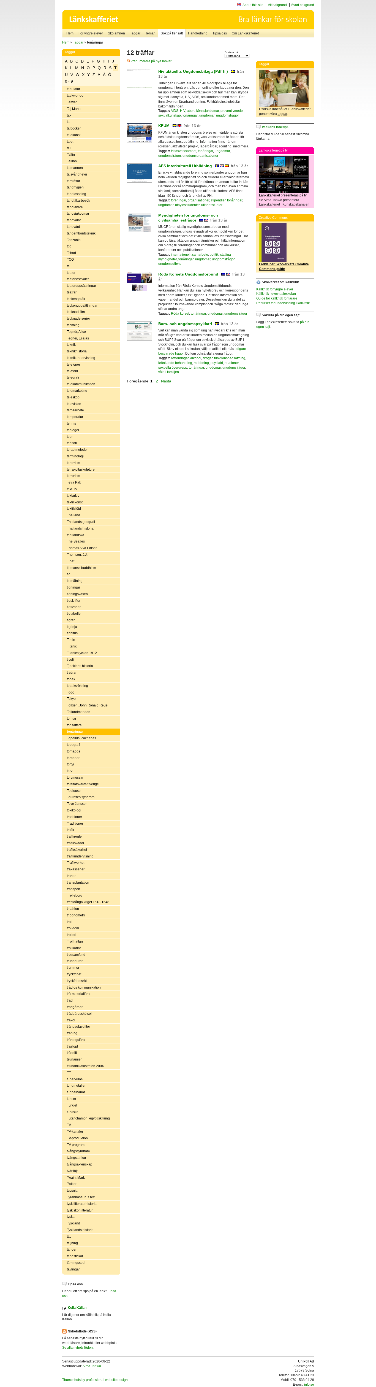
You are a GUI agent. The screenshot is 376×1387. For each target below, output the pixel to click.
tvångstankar (76, 1158)
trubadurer (75, 961)
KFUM (164, 125)
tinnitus (72, 633)
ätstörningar (180, 358)
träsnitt (72, 1053)
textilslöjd (74, 509)
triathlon (73, 909)
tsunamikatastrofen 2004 (85, 1066)
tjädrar (72, 672)
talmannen (75, 168)
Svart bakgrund (302, 5)
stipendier (218, 200)
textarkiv (73, 496)
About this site (253, 5)
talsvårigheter (77, 174)
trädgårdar (75, 1007)
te (68, 266)
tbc (69, 246)
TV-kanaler (75, 1132)
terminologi (75, 456)
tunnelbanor (76, 1092)
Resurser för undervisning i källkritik (283, 303)
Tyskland (73, 1223)
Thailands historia (80, 528)
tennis (71, 423)
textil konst (75, 502)
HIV (182, 111)
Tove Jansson (77, 804)
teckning (73, 325)
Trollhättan (75, 941)
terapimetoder (77, 450)
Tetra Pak (74, 482)
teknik (71, 345)
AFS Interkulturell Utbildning (185, 166)
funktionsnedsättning (229, 358)
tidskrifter (73, 601)
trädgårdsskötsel (79, 1014)
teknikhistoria (77, 351)
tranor (71, 876)
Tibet (70, 561)
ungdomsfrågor (227, 115)
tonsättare (74, 725)
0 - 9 (69, 81)
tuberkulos (75, 1079)
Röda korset (180, 313)
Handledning (198, 33)
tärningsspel (76, 1263)
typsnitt (72, 1190)
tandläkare (75, 207)
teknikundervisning (81, 358)
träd (70, 1000)
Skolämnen (116, 33)
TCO (70, 259)
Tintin (71, 640)
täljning (72, 1243)
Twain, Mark (76, 1178)
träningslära (76, 1040)
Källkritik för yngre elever (274, 289)
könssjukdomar (207, 111)
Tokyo (71, 699)
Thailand (73, 515)
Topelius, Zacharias (81, 738)
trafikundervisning (80, 856)
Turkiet (72, 1105)
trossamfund (76, 955)
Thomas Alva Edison (82, 548)
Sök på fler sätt (172, 33)
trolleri (71, 935)
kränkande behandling (175, 363)
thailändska (75, 535)
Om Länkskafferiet (245, 33)
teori (70, 437)
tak (69, 115)
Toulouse (74, 791)
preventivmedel (232, 111)
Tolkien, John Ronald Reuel (87, 705)
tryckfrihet (74, 974)
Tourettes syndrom (80, 797)
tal (68, 122)
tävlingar (73, 1269)
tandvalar (74, 220)
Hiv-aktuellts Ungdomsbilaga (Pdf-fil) (193, 71)
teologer (73, 430)
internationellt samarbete (189, 255)
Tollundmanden (78, 712)
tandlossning (76, 194)
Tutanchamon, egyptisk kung (88, 1118)
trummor (73, 968)
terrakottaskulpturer (81, 469)
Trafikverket (75, 863)
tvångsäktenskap (79, 1164)
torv (69, 771)
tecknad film (76, 312)
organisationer (198, 200)
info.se (309, 1384)
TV (69, 1125)
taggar (282, 114)
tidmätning (75, 581)
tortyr (70, 764)
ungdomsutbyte (169, 264)
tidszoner (74, 607)
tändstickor (75, 1256)
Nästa (166, 381)
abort (191, 111)
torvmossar (75, 777)
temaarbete (75, 410)
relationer (232, 363)
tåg (69, 1236)
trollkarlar (74, 948)
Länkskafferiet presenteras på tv (283, 195)
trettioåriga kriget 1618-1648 (88, 902)
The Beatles (76, 541)
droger (207, 358)
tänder (72, 1249)
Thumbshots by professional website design (95, 1380)
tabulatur (73, 89)
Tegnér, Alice (76, 332)
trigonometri (76, 915)
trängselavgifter (78, 1027)
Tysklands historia (80, 1230)
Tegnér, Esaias (78, 338)
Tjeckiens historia (80, 666)
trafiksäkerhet (77, 850)
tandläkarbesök (78, 201)
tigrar (71, 620)
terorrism (73, 463)
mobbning (201, 363)
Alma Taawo (92, 1366)
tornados (73, 751)
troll (69, 922)
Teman (150, 33)
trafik (70, 830)
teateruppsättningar (81, 286)
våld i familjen (168, 372)
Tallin (71, 154)
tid (68, 574)
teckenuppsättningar (82, 305)
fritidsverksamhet (183, 151)
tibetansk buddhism (81, 568)
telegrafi (73, 377)
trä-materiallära (78, 994)
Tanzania (74, 240)
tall (69, 148)
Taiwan (72, 102)
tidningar (73, 587)
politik (214, 255)
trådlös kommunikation (84, 987)
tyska (71, 1217)
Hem (69, 33)
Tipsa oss (219, 33)
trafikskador (75, 843)
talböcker (74, 128)
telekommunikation (81, 384)
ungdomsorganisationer (200, 156)
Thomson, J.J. (77, 555)
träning (72, 1033)
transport (73, 889)
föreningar (178, 200)
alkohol (195, 358)
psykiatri (217, 363)
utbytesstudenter (187, 205)
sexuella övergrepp (172, 367)
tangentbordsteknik (81, 233)
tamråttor (73, 181)
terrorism (73, 476)
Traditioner (75, 823)
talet (70, 142)
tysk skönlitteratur (80, 1210)
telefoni (72, 371)
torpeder (73, 758)
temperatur (75, 417)
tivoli (70, 660)
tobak (71, 679)
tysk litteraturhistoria (82, 1204)
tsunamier (74, 1059)
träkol (71, 1020)
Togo (70, 692)
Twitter (72, 1184)
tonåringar (75, 731)
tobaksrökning (77, 686)
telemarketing (77, 391)
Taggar (135, 33)
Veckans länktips (275, 127)
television (74, 404)
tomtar (71, 719)
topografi (73, 745)
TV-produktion (77, 1138)
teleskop (73, 397)
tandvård (73, 227)
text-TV (72, 489)
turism (71, 1099)
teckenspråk (76, 299)
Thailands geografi (81, 522)
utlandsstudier (211, 205)
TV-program (76, 1145)
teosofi (72, 443)
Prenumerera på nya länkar (150, 61)
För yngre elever (90, 33)
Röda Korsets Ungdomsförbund (188, 274)
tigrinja (72, 627)
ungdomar (206, 115)
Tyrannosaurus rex (81, 1197)
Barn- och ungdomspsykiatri (185, 324)
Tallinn (72, 161)
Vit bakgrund (277, 5)
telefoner (73, 364)
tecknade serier (78, 318)
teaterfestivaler (78, 279)
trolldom (73, 928)
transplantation (78, 882)
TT (69, 1073)
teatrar (72, 292)
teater (71, 273)
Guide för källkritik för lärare (276, 298)
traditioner (74, 817)
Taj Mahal (74, 109)
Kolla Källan (77, 1308)
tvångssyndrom (78, 1151)
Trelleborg (74, 895)
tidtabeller (74, 614)
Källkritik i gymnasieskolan (276, 294)
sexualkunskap (169, 115)
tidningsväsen (77, 594)
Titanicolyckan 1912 (82, 653)
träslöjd (72, 1046)
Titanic (72, 646)
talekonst (73, 135)
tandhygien (75, 187)
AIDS (174, 111)
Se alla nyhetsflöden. (78, 1348)
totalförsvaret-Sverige (83, 784)
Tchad (71, 253)
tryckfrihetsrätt (77, 981)
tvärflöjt (72, 1171)
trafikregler (75, 836)
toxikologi (74, 810)
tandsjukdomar (78, 213)
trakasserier (76, 869)
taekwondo (75, 96)
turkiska (72, 1112)
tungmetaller (76, 1086)
